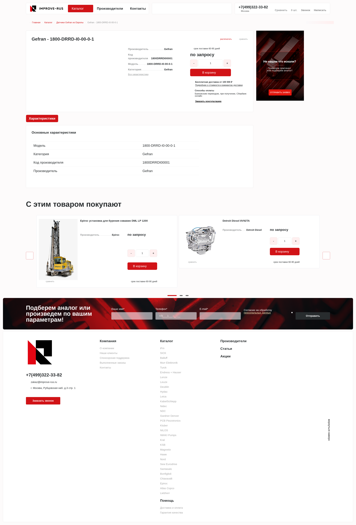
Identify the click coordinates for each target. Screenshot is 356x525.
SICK (163, 353)
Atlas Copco (167, 488)
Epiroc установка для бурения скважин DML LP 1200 (114, 220)
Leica (163, 396)
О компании (107, 348)
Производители (233, 341)
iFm (162, 348)
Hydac (164, 391)
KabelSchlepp (168, 401)
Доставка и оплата (171, 507)
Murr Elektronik (169, 362)
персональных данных (257, 312)
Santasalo (166, 469)
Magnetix (165, 449)
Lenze (163, 377)
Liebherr (165, 493)
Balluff (163, 357)
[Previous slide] (29, 255)
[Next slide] (326, 255)
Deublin (164, 386)
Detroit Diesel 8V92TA (236, 220)
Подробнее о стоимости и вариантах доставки (219, 85)
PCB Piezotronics (170, 420)
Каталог (48, 22)
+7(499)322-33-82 (253, 7)
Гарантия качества (171, 512)
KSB (162, 444)
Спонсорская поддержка (114, 357)
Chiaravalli (166, 478)
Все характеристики (138, 74)
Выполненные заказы (113, 362)
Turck (163, 367)
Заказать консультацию (208, 101)
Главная (36, 22)
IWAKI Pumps (168, 435)
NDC (163, 411)
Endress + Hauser (170, 372)
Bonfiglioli (165, 473)
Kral (162, 440)
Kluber (164, 425)
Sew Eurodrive (168, 464)
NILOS (164, 430)
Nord (163, 459)
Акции (225, 356)
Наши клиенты (108, 353)
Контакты (105, 367)
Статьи (226, 349)
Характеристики (42, 118)
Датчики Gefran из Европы (69, 22)
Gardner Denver (169, 415)
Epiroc (164, 483)
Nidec (163, 406)
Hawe (163, 454)
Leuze (163, 382)
